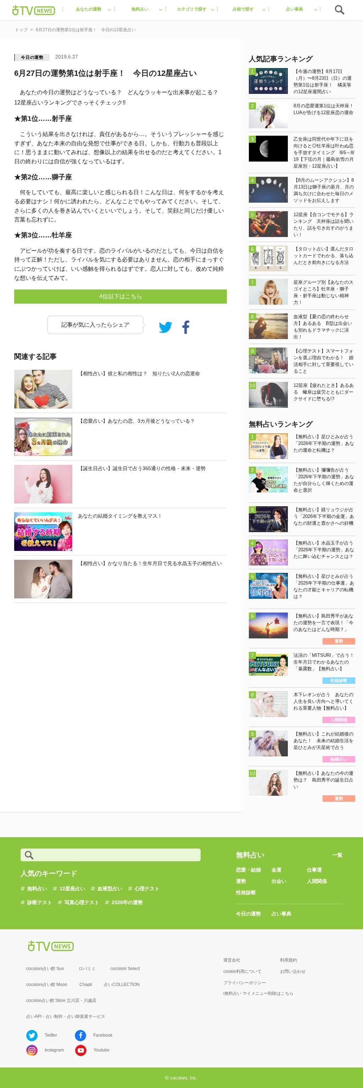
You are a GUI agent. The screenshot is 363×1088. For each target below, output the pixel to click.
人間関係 (317, 881)
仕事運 (314, 870)
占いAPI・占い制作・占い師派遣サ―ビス (65, 1016)
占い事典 (281, 914)
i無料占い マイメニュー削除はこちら (258, 993)
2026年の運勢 (127, 902)
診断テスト (39, 902)
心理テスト (147, 888)
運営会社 (231, 960)
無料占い (37, 888)
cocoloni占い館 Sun (45, 968)
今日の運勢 (32, 57)
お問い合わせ (293, 971)
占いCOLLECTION (122, 984)
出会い (279, 881)
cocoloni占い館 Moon (46, 984)
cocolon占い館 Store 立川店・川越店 (61, 1000)
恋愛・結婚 (248, 870)
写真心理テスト (82, 902)
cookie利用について (242, 971)
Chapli (85, 984)
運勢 (241, 881)
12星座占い (72, 888)
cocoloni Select (125, 968)
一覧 (337, 855)
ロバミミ (87, 968)
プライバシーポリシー (244, 982)
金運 (276, 870)
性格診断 (246, 892)
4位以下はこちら (120, 296)
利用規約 (288, 960)
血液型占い (109, 888)
